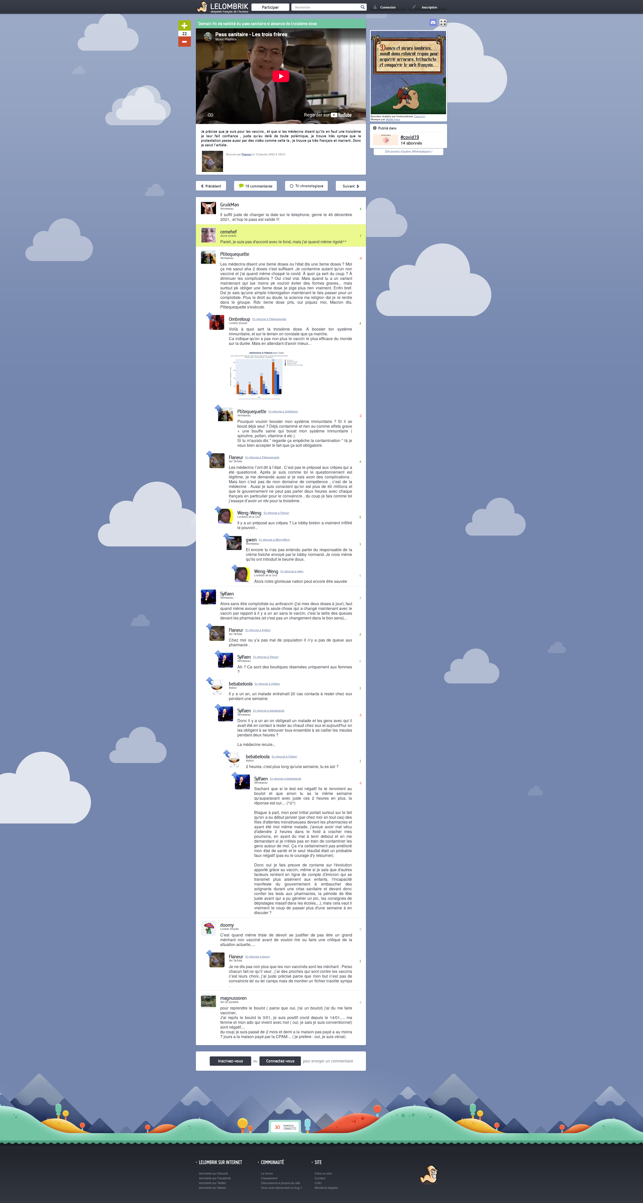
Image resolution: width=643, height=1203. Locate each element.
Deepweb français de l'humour (229, 11)
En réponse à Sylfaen (258, 630)
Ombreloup (239, 319)
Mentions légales (326, 1187)
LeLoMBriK (428, 1175)
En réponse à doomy (257, 956)
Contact (320, 1178)
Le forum (267, 1173)
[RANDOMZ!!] (443, 23)
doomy (227, 925)
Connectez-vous (280, 1060)
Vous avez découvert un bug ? (281, 1187)
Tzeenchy (419, 116)
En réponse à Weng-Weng (274, 539)
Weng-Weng (249, 513)
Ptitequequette (234, 254)
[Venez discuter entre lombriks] (433, 23)
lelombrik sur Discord (213, 1173)
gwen (251, 539)
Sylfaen (227, 593)
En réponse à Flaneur (276, 513)
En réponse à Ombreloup (283, 411)
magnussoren (233, 998)
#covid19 (410, 137)
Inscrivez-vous (230, 1060)
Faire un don (323, 1173)
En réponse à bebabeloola (268, 710)
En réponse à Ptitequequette (269, 319)
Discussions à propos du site (280, 1183)
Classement (269, 1178)
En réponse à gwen (292, 571)
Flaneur (247, 154)
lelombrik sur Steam (212, 1187)
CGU (318, 1183)
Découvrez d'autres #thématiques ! (408, 151)
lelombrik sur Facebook (215, 1178)
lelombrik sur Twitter (212, 1183)
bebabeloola (240, 683)
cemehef (228, 231)
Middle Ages (393, 119)
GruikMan (229, 204)
